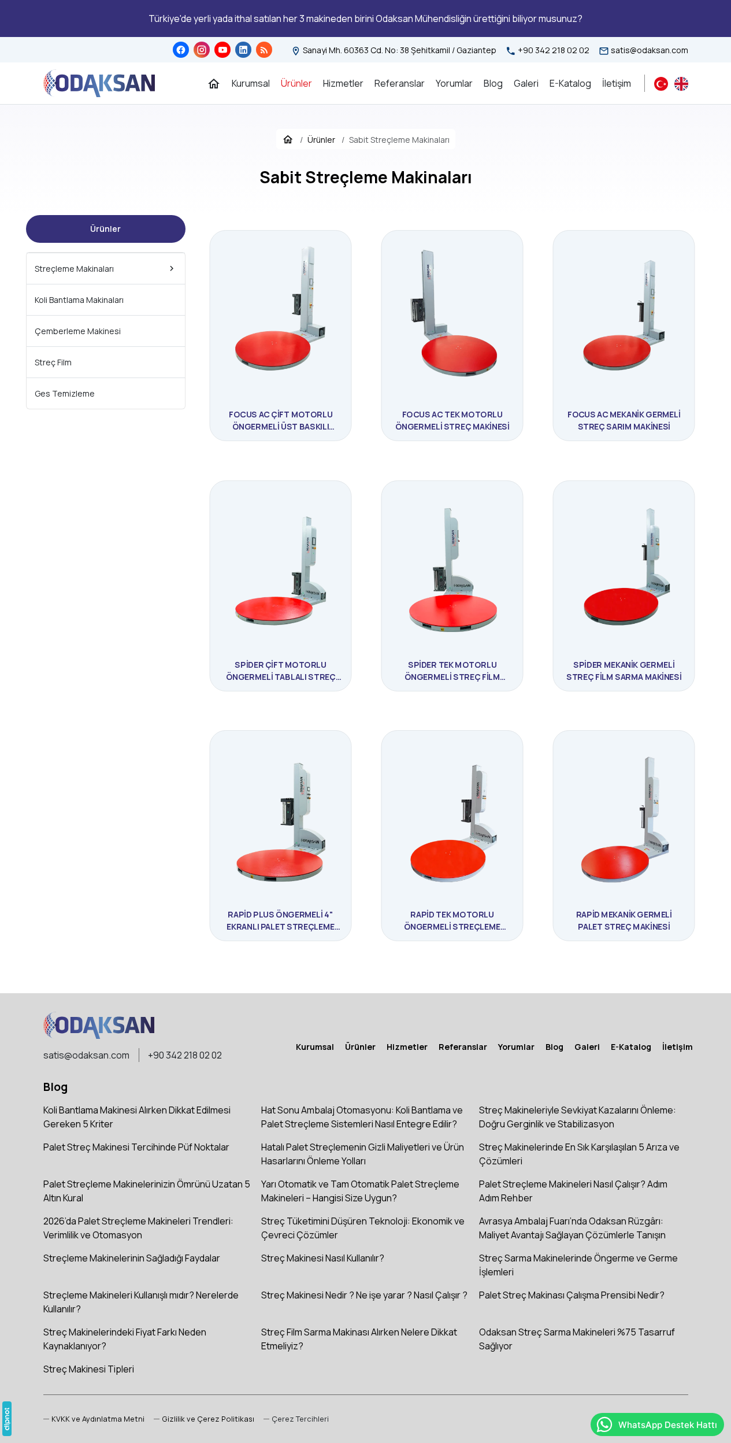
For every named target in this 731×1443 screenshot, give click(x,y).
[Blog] (264, 50)
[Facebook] (181, 50)
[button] (296, 1419)
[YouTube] (222, 50)
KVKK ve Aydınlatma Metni (97, 1419)
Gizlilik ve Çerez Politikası (208, 1419)
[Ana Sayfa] (213, 83)
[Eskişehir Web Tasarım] (7, 1418)
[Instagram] (202, 50)
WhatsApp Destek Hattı (667, 1424)
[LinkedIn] (243, 50)
